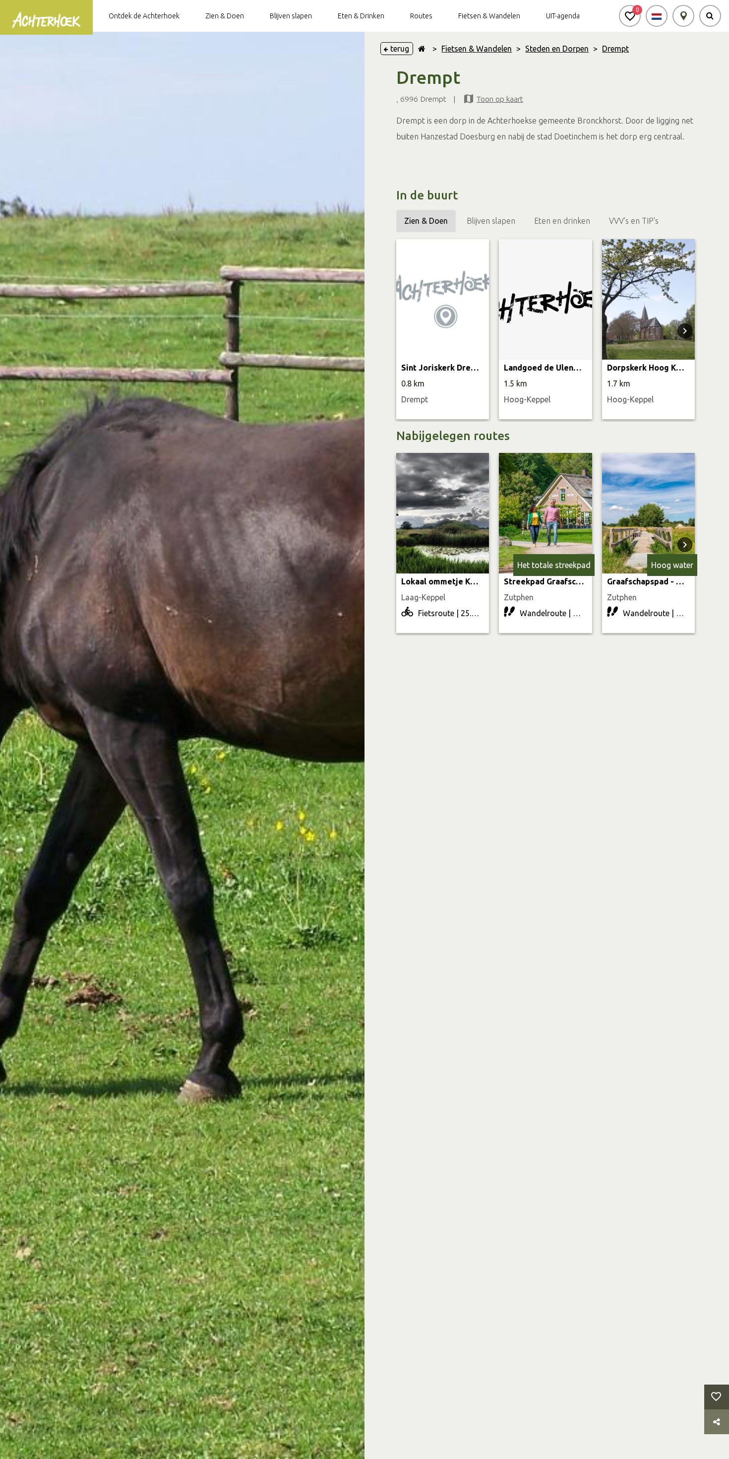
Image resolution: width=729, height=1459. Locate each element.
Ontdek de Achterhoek (144, 16)
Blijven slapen (291, 16)
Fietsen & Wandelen (489, 16)
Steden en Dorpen (557, 48)
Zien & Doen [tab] (426, 220)
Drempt (615, 48)
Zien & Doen (224, 16)
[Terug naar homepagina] (421, 48)
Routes (421, 16)
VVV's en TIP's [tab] (634, 220)
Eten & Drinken (361, 16)
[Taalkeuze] (657, 16)
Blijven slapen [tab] (491, 220)
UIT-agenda (563, 16)
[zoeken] (710, 16)
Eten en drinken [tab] (562, 220)
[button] (630, 16)
